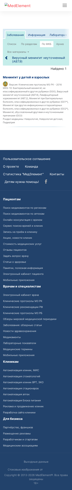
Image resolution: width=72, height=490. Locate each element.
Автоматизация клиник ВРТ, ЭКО (23, 382)
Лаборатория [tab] (58, 35)
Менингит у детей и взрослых (26, 77)
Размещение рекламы (17, 433)
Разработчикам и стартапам (20, 439)
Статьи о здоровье (14, 261)
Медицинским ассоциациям (20, 445)
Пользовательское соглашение (26, 159)
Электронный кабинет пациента (23, 273)
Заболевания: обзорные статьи (22, 325)
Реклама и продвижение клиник (23, 406)
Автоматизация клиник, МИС (21, 370)
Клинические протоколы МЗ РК (22, 301)
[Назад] (6, 57)
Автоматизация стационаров (21, 388)
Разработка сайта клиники (19, 412)
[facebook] (46, 182)
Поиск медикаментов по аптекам (23, 213)
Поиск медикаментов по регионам (24, 207)
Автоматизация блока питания (22, 400)
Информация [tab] (36, 35)
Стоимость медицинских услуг (22, 243)
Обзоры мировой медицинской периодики (29, 318)
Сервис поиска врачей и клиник (23, 225)
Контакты (57, 174)
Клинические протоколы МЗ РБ (22, 313)
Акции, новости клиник (17, 237)
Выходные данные (36, 461)
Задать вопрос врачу (16, 255)
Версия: (13, 84)
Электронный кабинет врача (21, 294)
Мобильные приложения (18, 280)
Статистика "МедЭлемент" (23, 174)
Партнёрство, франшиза (18, 427)
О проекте (11, 166)
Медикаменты (12, 337)
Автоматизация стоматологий (21, 376)
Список (11, 43)
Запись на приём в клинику (20, 231)
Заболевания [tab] (15, 35)
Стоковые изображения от (25, 469)
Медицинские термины (17, 349)
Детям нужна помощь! (22, 182)
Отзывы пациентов (14, 249)
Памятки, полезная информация (23, 267)
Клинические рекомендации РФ (23, 306)
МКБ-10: (7, 88)
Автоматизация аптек (16, 394)
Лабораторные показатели (19, 343)
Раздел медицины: (13, 119)
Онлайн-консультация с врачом (22, 219)
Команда (31, 166)
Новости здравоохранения (19, 331)
